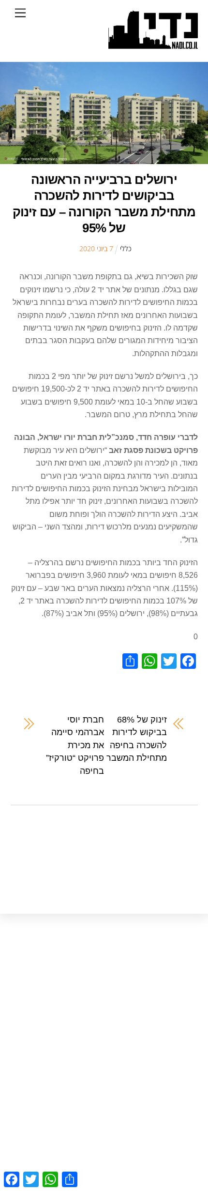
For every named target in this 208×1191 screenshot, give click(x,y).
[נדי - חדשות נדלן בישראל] (153, 44)
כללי (126, 248)
